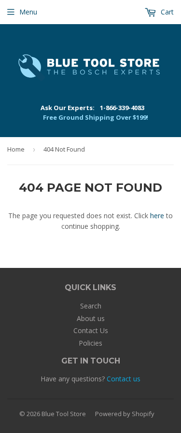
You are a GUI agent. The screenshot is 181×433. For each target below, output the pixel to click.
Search (90, 305)
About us (91, 318)
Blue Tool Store (64, 413)
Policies (90, 343)
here (157, 215)
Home (16, 149)
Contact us (123, 378)
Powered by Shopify (124, 413)
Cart (166, 11)
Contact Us (90, 330)
